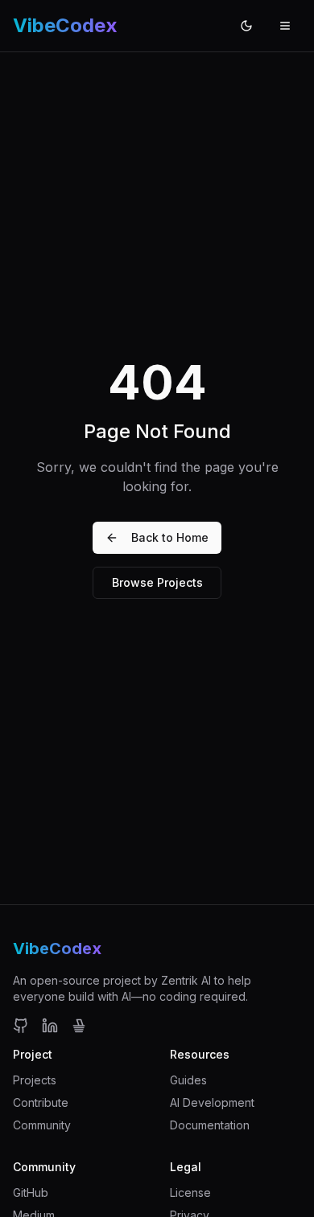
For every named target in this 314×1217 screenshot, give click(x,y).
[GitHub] (21, 1026)
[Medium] (79, 1026)
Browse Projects (157, 582)
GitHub (30, 1192)
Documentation (210, 1125)
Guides (188, 1080)
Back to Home (170, 537)
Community (42, 1125)
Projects (34, 1080)
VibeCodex (57, 948)
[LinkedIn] (50, 1026)
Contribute (40, 1102)
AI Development (212, 1102)
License (190, 1192)
